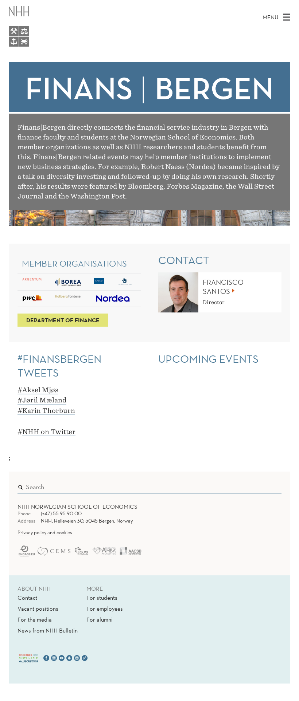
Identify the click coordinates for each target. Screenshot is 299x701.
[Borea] (68, 282)
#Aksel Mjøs (38, 390)
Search (265, 485)
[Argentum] (32, 279)
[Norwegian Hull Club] (124, 281)
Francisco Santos (223, 287)
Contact (27, 597)
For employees (104, 608)
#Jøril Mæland (42, 400)
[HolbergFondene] (68, 296)
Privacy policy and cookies (45, 532)
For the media (35, 619)
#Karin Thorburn (46, 410)
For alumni (99, 619)
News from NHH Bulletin (48, 630)
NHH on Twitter (48, 432)
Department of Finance (63, 320)
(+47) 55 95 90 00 (61, 513)
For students (101, 597)
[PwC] (32, 298)
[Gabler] (99, 281)
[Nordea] (113, 299)
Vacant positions (38, 608)
